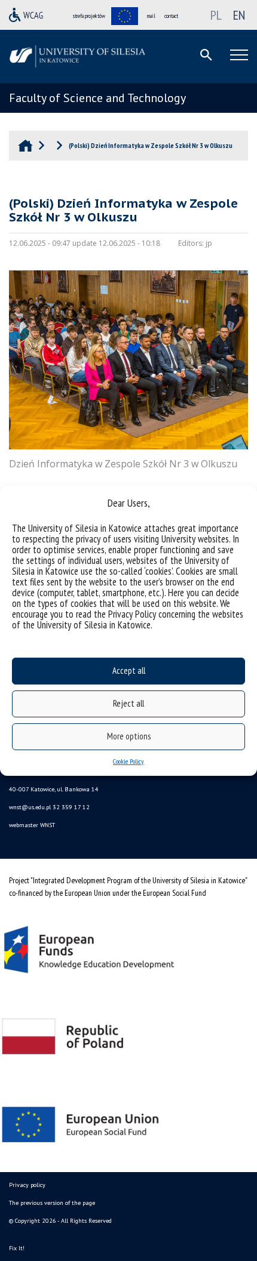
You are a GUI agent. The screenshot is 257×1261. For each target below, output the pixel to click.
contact (171, 16)
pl (216, 15)
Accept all (128, 670)
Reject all (128, 703)
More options (129, 736)
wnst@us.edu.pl (30, 807)
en (239, 15)
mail (151, 16)
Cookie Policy (128, 761)
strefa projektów (89, 16)
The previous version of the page (52, 1203)
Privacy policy (27, 1185)
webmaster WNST (32, 825)
